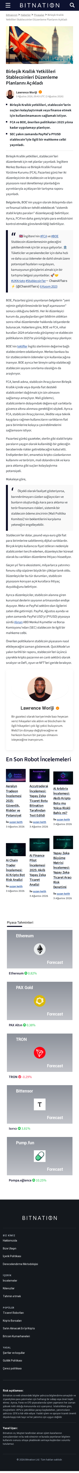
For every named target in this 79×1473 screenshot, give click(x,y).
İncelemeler (10, 1280)
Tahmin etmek (12, 1296)
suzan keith (16, 822)
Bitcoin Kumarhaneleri (16, 1336)
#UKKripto (18, 281)
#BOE (54, 236)
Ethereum (16, 973)
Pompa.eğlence (20, 1180)
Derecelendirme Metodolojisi (20, 1263)
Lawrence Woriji (37, 708)
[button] (72, 6)
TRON (13, 1077)
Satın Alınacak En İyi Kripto (19, 1328)
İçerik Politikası (12, 1256)
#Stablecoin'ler (36, 281)
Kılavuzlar (9, 1288)
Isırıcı (13, 1128)
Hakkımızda (10, 1240)
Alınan (18, 622)
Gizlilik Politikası (12, 1360)
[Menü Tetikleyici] (8, 5)
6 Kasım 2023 (48, 286)
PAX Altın (15, 1025)
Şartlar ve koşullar (14, 1352)
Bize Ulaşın (9, 1248)
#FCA (43, 236)
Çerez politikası (12, 1368)
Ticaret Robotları (13, 1312)
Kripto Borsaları (12, 1320)
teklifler (22, 346)
